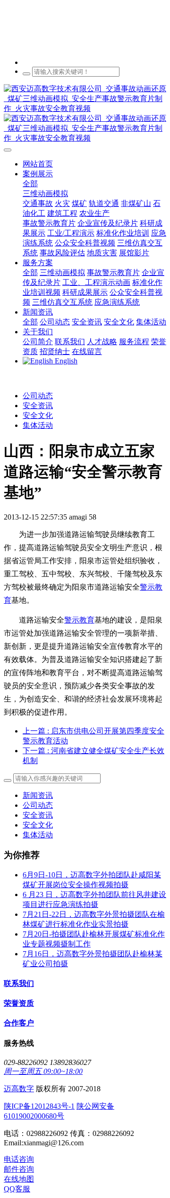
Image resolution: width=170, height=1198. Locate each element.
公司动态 (38, 396)
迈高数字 (19, 1089)
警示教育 (79, 620)
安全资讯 (38, 406)
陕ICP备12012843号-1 (39, 1106)
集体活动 (38, 425)
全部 (30, 184)
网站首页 (38, 164)
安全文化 (38, 415)
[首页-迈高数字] (85, 113)
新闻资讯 (38, 795)
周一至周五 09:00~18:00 (43, 1071)
